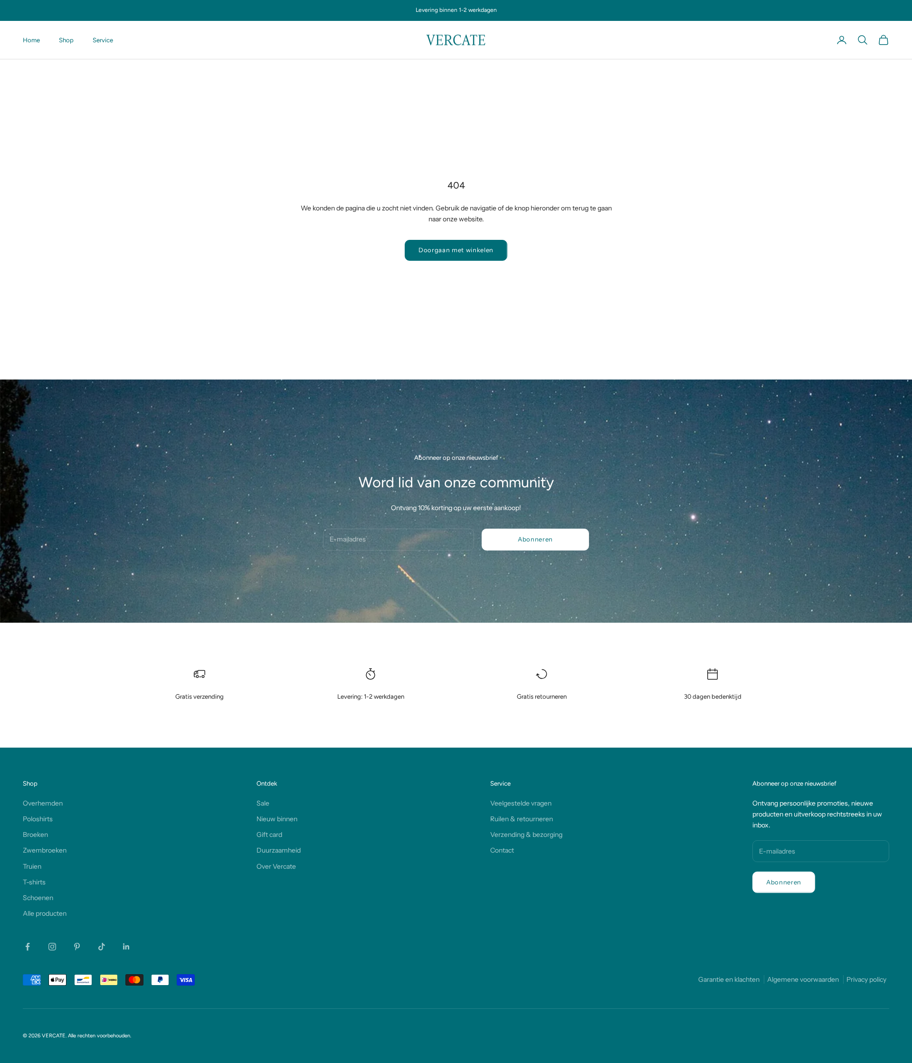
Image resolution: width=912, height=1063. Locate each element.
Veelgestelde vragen (520, 803)
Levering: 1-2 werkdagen (370, 696)
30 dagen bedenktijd (712, 696)
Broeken (35, 834)
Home (31, 40)
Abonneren (535, 539)
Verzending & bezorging (526, 834)
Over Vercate (276, 866)
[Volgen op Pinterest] (77, 946)
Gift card (269, 834)
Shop (66, 40)
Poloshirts (38, 819)
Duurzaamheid (278, 850)
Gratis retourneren (542, 696)
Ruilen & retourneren (521, 819)
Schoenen (38, 897)
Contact (502, 850)
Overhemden (43, 803)
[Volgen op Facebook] (27, 946)
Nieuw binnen (276, 819)
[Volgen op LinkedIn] (126, 946)
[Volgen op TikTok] (101, 946)
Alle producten (44, 913)
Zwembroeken (44, 850)
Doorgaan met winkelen (456, 250)
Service (103, 40)
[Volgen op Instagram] (52, 946)
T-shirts (34, 882)
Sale (262, 803)
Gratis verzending (199, 696)
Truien (32, 866)
